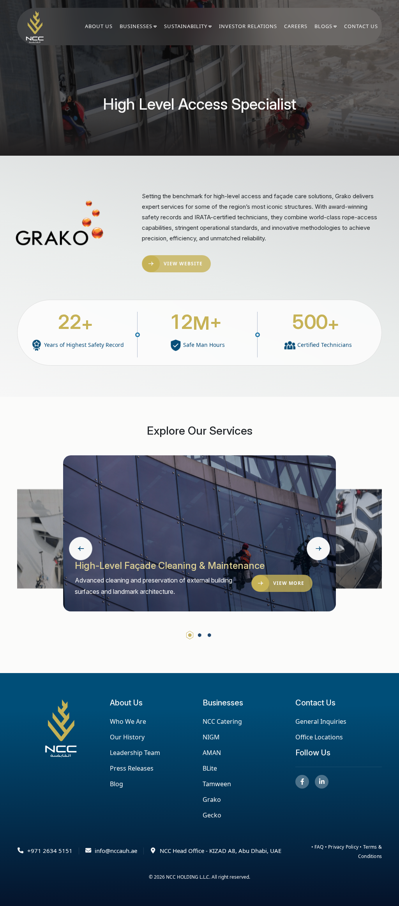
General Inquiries (320, 721)
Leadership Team (135, 752)
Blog (116, 784)
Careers (295, 26)
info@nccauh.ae (116, 850)
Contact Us (361, 26)
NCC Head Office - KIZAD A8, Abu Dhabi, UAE (220, 850)
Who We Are (128, 721)
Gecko (212, 815)
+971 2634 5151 (49, 850)
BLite (210, 768)
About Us (99, 26)
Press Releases (132, 768)
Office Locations (319, 737)
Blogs (323, 26)
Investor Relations (248, 26)
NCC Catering (222, 721)
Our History (127, 737)
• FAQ (318, 847)
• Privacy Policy (342, 847)
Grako (212, 799)
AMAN (212, 752)
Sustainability (185, 26)
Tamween (217, 784)
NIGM (211, 737)
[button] (190, 635)
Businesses (136, 26)
